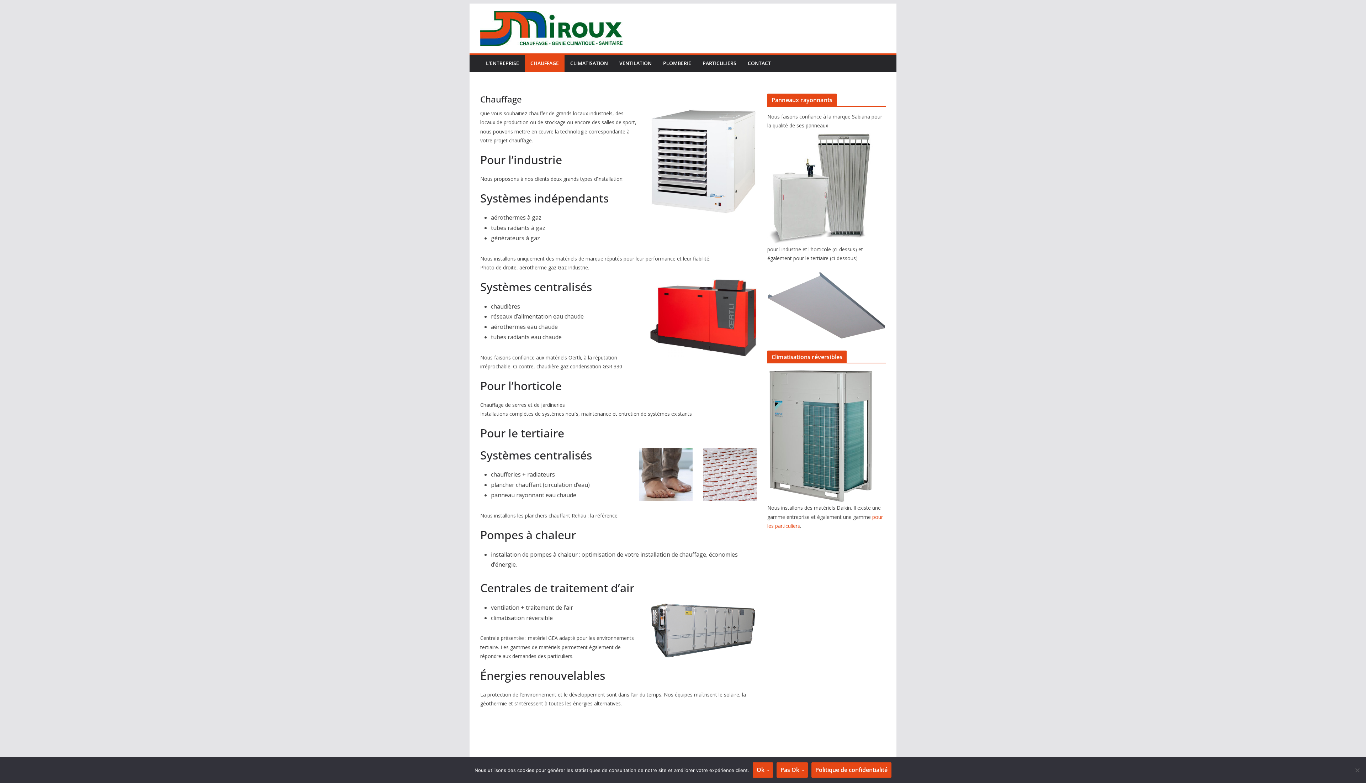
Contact (759, 63)
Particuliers (719, 63)
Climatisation (589, 63)
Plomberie (677, 63)
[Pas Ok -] (1357, 770)
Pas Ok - (792, 770)
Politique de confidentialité (851, 770)
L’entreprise (502, 63)
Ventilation (635, 63)
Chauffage (544, 63)
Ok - (763, 770)
